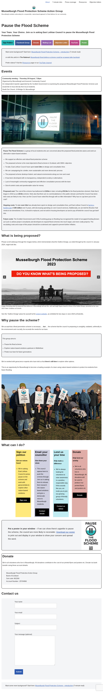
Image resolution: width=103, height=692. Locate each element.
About (47, 2)
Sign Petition (8, 43)
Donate (36, 43)
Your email (18, 612)
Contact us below (61, 507)
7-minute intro (57, 2)
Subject (17, 623)
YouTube (74, 43)
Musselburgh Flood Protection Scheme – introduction (50, 52)
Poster (84, 43)
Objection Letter (61, 43)
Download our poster (65, 532)
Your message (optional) (23, 634)
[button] (4, 277)
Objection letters (95, 2)
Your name (18, 602)
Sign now (23, 500)
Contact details (42, 512)
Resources (83, 2)
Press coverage (70, 2)
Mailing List (47, 43)
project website (41, 314)
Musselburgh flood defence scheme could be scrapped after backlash (55, 57)
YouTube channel (45, 63)
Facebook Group (23, 43)
